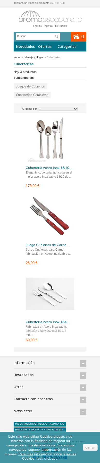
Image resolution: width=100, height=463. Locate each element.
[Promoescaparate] (50, 17)
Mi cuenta (61, 25)
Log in (37, 25)
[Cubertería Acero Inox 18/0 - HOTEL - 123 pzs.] (50, 294)
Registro (48, 25)
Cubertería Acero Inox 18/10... (49, 168)
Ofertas (44, 46)
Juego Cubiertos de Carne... (47, 245)
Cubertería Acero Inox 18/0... (48, 322)
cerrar (90, 447)
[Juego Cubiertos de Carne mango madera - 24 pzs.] (50, 217)
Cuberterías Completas (32, 95)
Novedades (25, 46)
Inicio (17, 57)
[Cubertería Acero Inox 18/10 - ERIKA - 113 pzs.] (50, 140)
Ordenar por (29, 108)
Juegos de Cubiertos (30, 86)
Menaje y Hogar (34, 57)
